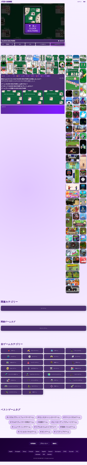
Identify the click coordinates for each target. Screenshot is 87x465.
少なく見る (61, 78)
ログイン (79, 1)
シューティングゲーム (21, 427)
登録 (84, 1)
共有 (30, 44)
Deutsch (50, 451)
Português (17, 451)
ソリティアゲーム (61, 432)
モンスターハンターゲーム (49, 417)
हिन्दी (44, 454)
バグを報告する (43, 44)
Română (49, 454)
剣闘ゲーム (43, 422)
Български (58, 451)
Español (44, 451)
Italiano (37, 451)
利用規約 (33, 443)
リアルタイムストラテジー (45, 427)
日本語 (64, 451)
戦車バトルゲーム (67, 427)
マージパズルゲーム (71, 417)
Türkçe (24, 451)
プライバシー (44, 443)
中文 (77, 451)
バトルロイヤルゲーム (27, 432)
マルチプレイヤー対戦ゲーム (22, 422)
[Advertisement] (33, 50)
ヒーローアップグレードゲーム (64, 422)
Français (31, 451)
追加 (20, 44)
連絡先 (54, 443)
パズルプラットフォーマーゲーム (20, 417)
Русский (71, 451)
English (10, 451)
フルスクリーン (57, 44)
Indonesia (38, 454)
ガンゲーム (45, 432)
